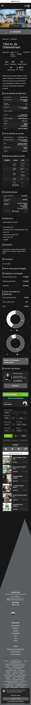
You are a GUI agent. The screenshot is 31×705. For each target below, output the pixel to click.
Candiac (25, 661)
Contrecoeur (8, 672)
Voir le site (15, 440)
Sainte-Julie (14, 673)
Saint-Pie (21, 673)
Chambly (8, 678)
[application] (15, 320)
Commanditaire (15, 633)
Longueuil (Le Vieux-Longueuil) (18, 665)
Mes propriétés (15, 626)
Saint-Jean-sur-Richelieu (11, 670)
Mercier (13, 678)
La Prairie (9, 679)
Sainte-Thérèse (18, 668)
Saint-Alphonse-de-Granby (19, 676)
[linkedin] (18, 605)
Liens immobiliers (15, 654)
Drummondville (20, 678)
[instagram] (15, 605)
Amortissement (7, 428)
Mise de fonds (7, 415)
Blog (15, 636)
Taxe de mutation (15, 652)
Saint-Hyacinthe (9, 686)
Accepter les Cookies (15, 698)
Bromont (10, 668)
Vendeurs (15, 631)
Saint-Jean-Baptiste (22, 675)
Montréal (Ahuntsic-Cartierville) (11, 681)
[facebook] (13, 605)
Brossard (6, 661)
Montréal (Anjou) (14, 687)
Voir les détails (24, 440)
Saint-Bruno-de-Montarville (9, 675)
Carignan (8, 667)
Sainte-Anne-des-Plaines (18, 679)
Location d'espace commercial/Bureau (15, 703)
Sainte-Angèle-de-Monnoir (15, 661)
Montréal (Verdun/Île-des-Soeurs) (15, 682)
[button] (28, 17)
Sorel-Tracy (22, 687)
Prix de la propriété (8, 410)
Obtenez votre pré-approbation (15, 398)
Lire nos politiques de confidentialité (15, 701)
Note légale (7, 440)
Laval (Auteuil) (23, 681)
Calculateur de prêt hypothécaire (15, 649)
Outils (15, 638)
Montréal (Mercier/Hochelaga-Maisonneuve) (15, 664)
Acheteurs (15, 628)
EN (28, 6)
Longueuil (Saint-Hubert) (15, 662)
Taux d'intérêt (19, 421)
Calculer (8, 435)
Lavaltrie (7, 687)
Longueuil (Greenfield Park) (19, 672)
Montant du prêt (7, 421)
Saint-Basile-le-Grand (8, 684)
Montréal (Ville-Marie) (20, 686)
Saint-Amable (8, 676)
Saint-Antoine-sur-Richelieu (21, 684)
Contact (15, 641)
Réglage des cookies (15, 695)
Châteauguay (21, 670)
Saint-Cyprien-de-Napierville (18, 667)
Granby (8, 673)
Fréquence (18, 428)
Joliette (7, 665)
